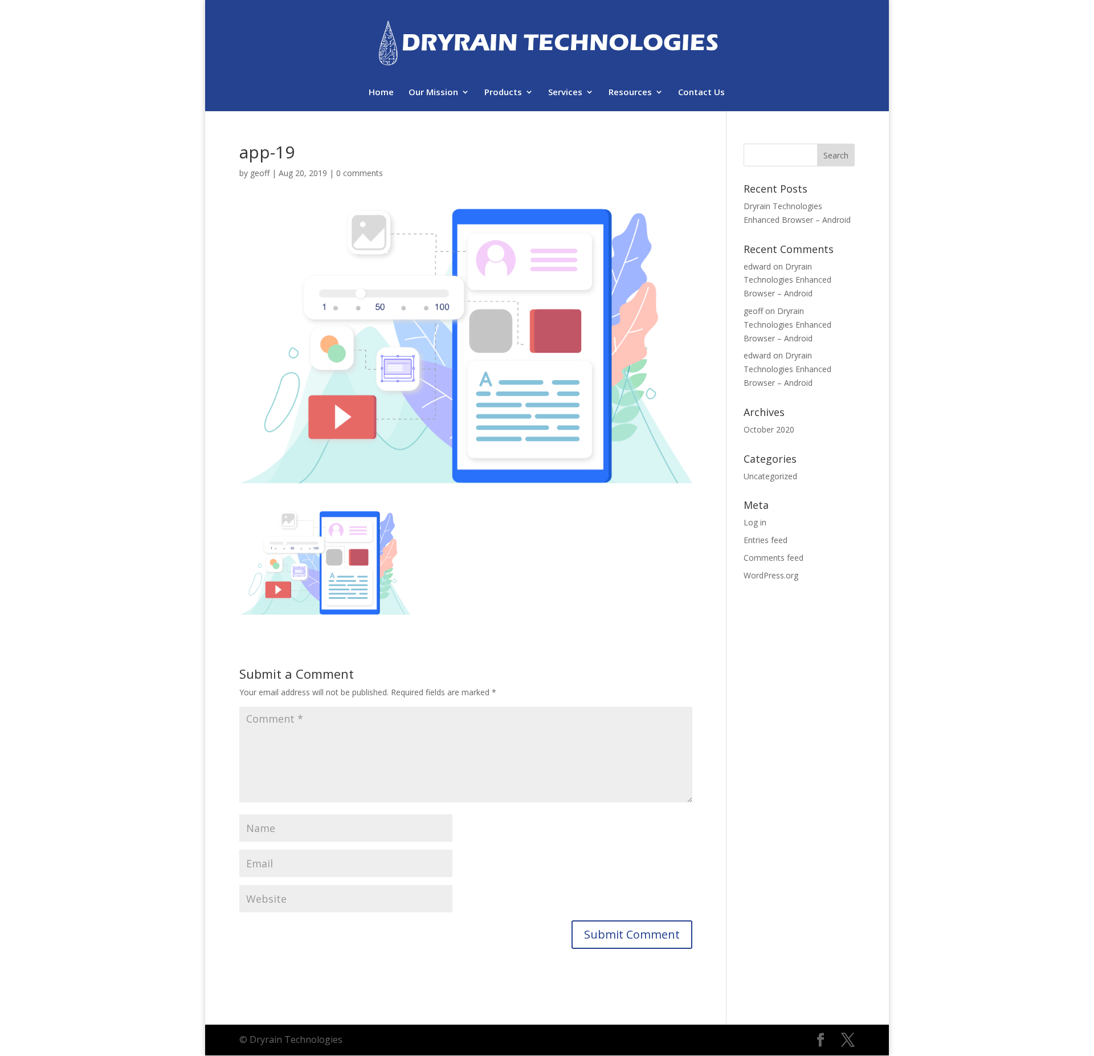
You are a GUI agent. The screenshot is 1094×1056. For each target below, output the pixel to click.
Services (565, 92)
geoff (260, 173)
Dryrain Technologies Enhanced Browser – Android (787, 280)
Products (503, 92)
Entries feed (765, 540)
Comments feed (773, 557)
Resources (630, 92)
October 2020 (769, 429)
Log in (755, 522)
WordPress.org (771, 575)
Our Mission (433, 92)
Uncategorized (770, 476)
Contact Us (701, 92)
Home (381, 92)
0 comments (359, 173)
